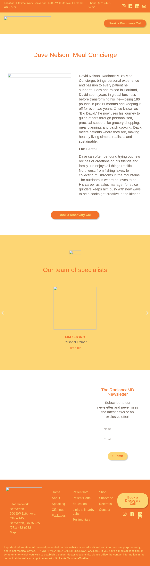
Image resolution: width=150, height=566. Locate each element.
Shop (102, 492)
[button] (99, 23)
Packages (59, 515)
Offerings (58, 509)
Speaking (58, 504)
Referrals (105, 504)
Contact (104, 509)
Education (80, 504)
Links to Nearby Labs (83, 511)
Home (56, 492)
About (56, 498)
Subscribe (106, 498)
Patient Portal (82, 498)
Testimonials (81, 519)
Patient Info (80, 492)
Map (13, 532)
